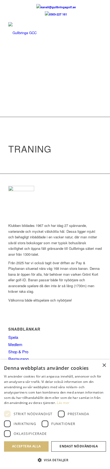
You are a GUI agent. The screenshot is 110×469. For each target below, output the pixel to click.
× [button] (104, 365)
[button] (55, 460)
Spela (13, 337)
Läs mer (63, 402)
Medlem (15, 344)
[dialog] (55, 414)
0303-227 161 (58, 14)
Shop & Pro (18, 351)
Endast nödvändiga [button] (79, 446)
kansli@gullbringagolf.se (58, 7)
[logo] (45, 32)
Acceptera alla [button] (26, 446)
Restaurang (18, 359)
